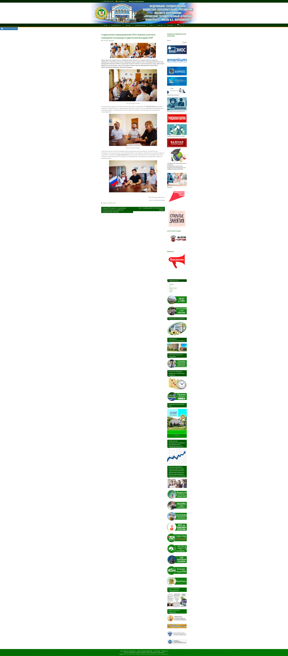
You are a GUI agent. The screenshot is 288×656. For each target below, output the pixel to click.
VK (169, 286)
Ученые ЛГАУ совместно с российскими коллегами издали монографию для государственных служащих (114, 210)
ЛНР (114, 203)
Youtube (171, 290)
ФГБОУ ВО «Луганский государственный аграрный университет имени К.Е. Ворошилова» (146, 654)
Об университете (116, 25)
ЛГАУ (111, 203)
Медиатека (165, 651)
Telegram (171, 284)
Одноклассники (173, 288)
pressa (112, 40)
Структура (128, 25)
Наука (151, 25)
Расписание (170, 25)
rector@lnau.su (121, 1)
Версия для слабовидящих (10, 28)
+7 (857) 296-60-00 (108, 1)
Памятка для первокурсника (136, 1)
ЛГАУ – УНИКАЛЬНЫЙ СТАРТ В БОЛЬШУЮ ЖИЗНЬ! (151, 209)
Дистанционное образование (127, 651)
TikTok (170, 291)
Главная (105, 25)
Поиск (169, 40)
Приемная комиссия (140, 25)
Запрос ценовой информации (144, 651)
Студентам (160, 25)
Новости (105, 203)
